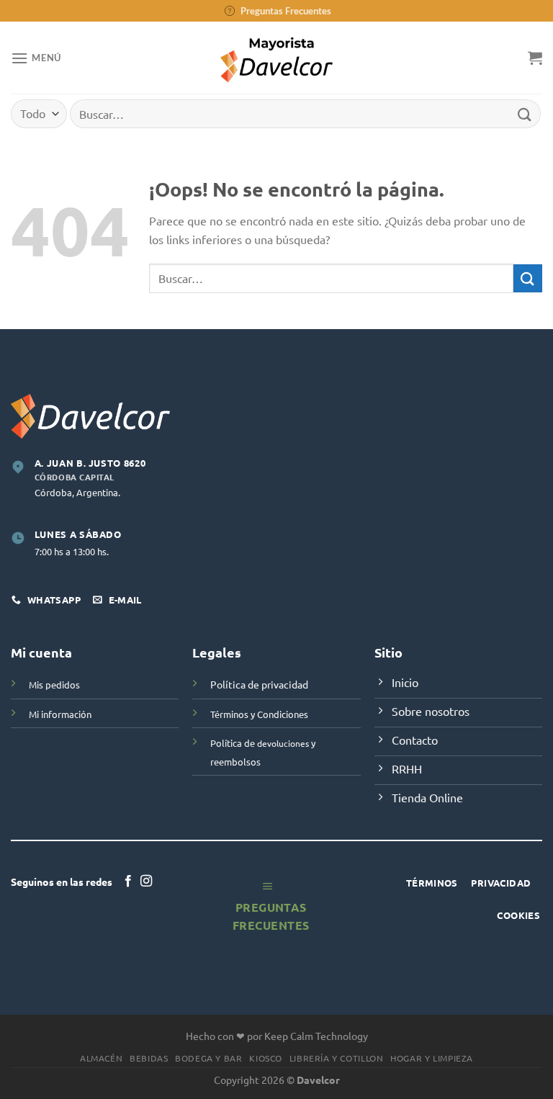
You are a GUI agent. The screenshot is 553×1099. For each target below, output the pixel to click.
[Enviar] (525, 113)
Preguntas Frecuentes (285, 11)
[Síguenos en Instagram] (146, 881)
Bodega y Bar (208, 1058)
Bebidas (149, 1058)
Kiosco (265, 1058)
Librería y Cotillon (336, 1058)
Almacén (101, 1058)
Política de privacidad (259, 684)
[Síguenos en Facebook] (128, 881)
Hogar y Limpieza (431, 1058)
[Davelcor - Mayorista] (277, 57)
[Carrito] (535, 57)
